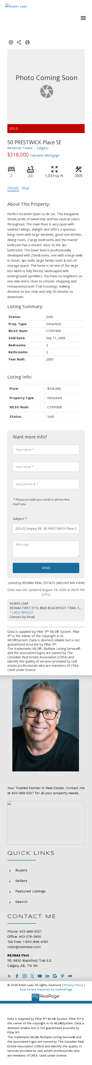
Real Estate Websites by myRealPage (46, 989)
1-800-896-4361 (35, 942)
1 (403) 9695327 (21, 612)
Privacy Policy (73, 985)
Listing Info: (19, 377)
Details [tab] (13, 188)
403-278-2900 (30, 937)
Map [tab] (25, 188)
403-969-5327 (23, 793)
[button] (9, 976)
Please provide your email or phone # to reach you (41, 502)
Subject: (19, 519)
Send (46, 568)
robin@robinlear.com (24, 947)
